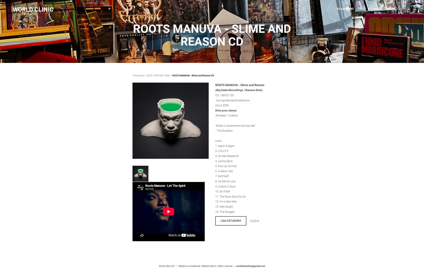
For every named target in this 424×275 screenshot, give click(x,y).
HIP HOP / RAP (162, 75)
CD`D (149, 75)
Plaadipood (345, 8)
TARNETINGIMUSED (396, 8)
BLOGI (361, 8)
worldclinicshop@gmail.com (250, 266)
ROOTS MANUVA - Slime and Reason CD (193, 75)
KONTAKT (374, 8)
